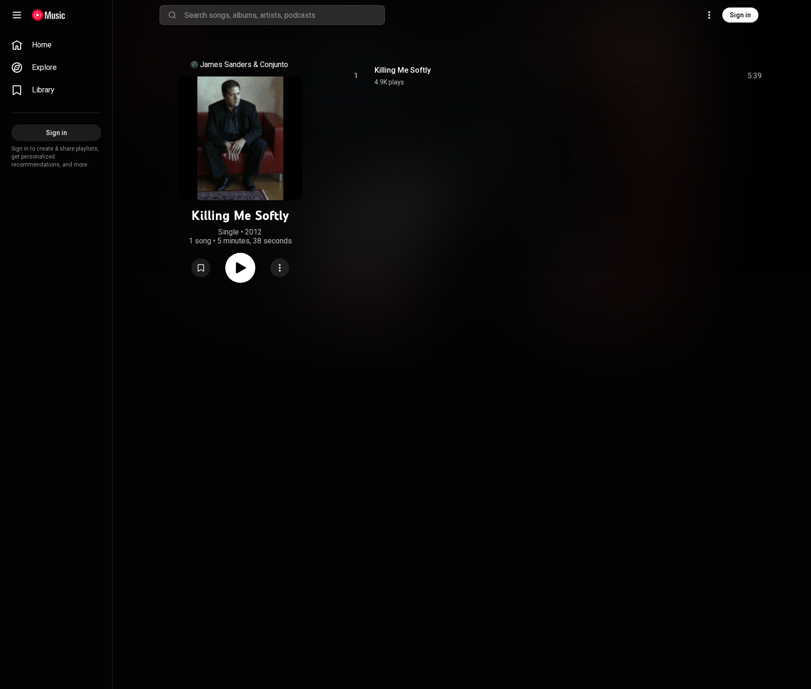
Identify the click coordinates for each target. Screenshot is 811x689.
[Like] (683, 76)
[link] (56, 45)
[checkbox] (755, 76)
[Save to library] (201, 267)
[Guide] (17, 15)
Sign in (740, 15)
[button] (200, 267)
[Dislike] (701, 76)
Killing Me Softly (403, 70)
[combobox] (284, 15)
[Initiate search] (172, 15)
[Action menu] (279, 267)
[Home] (48, 15)
